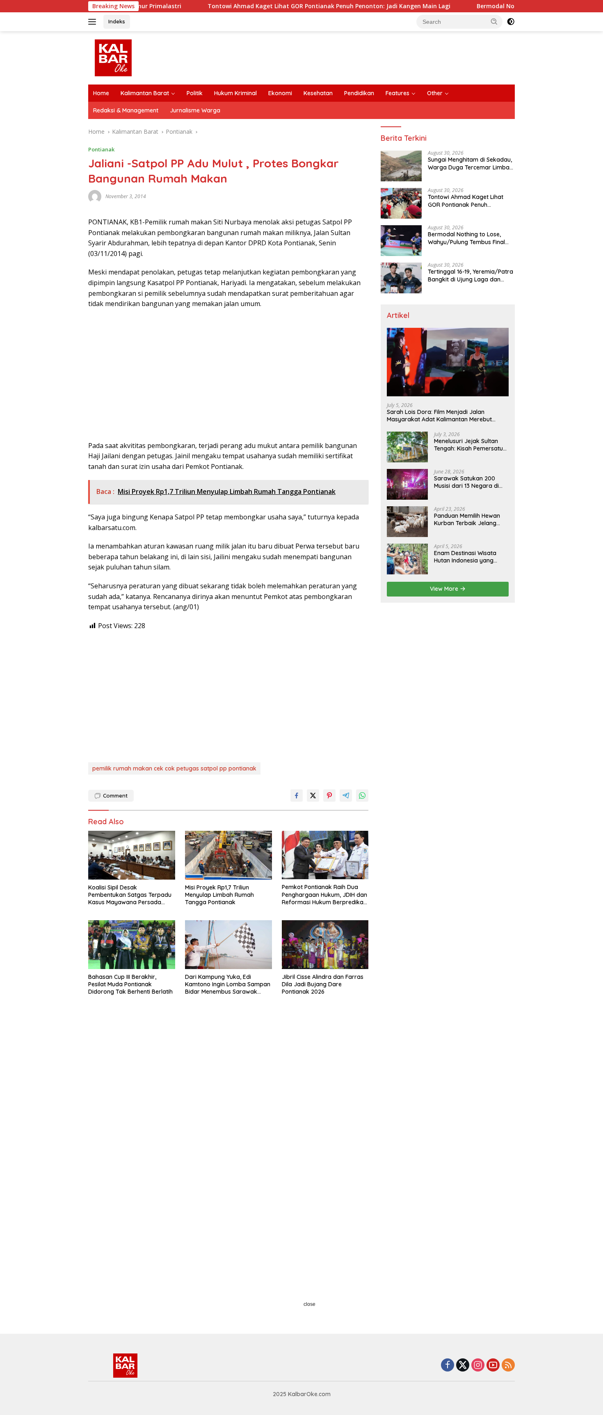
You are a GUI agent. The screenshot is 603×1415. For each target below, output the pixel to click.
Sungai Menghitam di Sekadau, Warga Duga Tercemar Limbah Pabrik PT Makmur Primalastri (470, 163)
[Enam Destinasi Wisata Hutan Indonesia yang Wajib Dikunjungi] (407, 559)
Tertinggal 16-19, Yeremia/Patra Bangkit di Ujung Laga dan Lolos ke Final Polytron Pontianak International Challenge (470, 275)
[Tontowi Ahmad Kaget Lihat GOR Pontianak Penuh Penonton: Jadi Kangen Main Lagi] (401, 203)
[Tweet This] (313, 795)
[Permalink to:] (94, 196)
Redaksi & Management (125, 110)
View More (445, 588)
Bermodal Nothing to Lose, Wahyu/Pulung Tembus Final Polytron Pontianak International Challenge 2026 (467, 238)
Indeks (116, 21)
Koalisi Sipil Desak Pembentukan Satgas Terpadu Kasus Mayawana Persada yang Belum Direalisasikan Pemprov (129, 895)
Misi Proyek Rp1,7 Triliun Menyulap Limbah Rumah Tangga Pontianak (219, 895)
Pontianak (101, 149)
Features (397, 93)
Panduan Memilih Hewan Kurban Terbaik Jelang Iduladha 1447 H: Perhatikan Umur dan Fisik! (470, 519)
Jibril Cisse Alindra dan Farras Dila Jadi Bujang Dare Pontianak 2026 (322, 984)
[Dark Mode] (511, 22)
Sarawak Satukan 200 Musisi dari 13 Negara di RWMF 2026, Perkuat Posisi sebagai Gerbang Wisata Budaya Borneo (470, 482)
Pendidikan (359, 93)
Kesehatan (318, 93)
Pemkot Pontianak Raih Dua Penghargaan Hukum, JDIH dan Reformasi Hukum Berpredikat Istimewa (324, 894)
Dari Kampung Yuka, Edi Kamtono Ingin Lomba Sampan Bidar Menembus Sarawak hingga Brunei (227, 984)
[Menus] (93, 22)
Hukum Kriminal (235, 93)
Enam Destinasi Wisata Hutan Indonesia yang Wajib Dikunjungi (465, 556)
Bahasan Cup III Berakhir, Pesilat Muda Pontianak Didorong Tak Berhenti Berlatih (130, 984)
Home (101, 93)
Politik (195, 93)
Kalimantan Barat (145, 93)
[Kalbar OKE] (144, 57)
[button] (494, 21)
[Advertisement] (228, 375)
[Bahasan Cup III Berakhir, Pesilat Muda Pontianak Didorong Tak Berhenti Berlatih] (131, 944)
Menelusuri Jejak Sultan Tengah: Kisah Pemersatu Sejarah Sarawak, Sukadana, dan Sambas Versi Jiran (468, 444)
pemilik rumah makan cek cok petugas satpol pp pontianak (174, 768)
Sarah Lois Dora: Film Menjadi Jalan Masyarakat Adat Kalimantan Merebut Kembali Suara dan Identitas (439, 415)
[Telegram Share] (346, 795)
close (309, 1304)
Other (435, 93)
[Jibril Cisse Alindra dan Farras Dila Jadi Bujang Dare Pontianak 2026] (325, 944)
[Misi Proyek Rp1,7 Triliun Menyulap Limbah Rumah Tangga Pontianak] (228, 855)
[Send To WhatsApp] (362, 795)
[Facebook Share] (296, 795)
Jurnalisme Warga (195, 110)
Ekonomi (280, 93)
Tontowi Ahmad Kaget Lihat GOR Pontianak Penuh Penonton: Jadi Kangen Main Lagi (279, 6)
